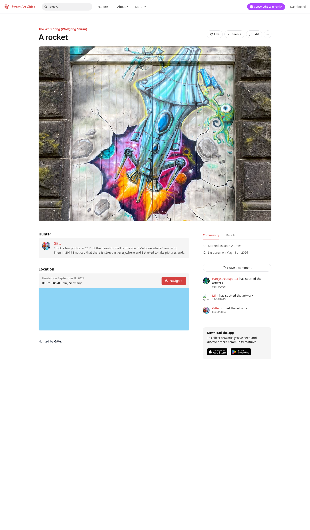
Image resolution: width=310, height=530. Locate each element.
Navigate (176, 281)
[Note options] (268, 279)
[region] (114, 309)
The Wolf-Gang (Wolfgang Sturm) (63, 29)
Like (217, 34)
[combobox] (67, 7)
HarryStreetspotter (225, 279)
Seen (236, 34)
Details (231, 235)
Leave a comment (239, 268)
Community (211, 235)
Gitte (58, 243)
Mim (215, 296)
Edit (256, 34)
